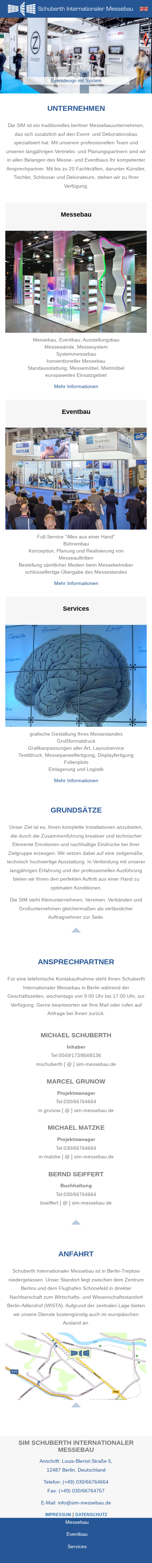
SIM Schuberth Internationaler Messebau (76, 1446)
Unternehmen (76, 108)
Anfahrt (76, 1254)
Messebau (76, 214)
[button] (19, 55)
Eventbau (76, 411)
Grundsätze (76, 810)
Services (76, 608)
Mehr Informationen (76, 386)
